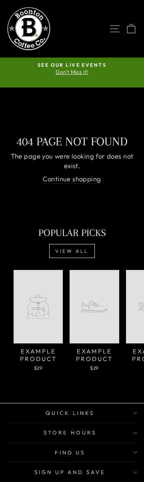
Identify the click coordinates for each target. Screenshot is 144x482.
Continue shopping (72, 179)
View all (72, 251)
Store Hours (70, 432)
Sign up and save (70, 472)
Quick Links (70, 413)
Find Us (70, 452)
